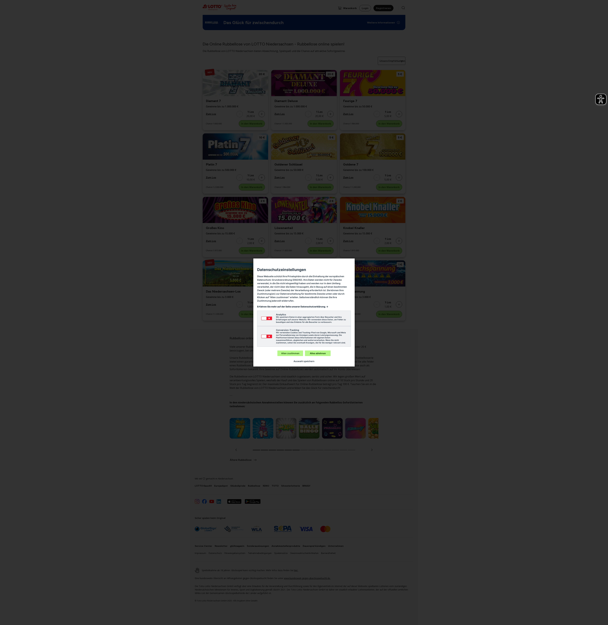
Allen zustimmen (290, 353)
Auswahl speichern (304, 361)
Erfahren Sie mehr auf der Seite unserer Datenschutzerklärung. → (292, 306)
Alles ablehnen (318, 353)
